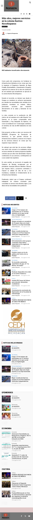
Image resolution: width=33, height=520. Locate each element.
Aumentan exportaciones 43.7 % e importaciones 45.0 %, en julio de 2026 (21, 447)
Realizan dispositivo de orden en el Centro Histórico (21, 272)
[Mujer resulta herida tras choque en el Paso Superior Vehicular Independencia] (6, 232)
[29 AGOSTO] (6, 407)
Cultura (13, 298)
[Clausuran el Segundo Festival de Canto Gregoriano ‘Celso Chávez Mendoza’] (6, 484)
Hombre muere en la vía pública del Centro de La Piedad (20, 254)
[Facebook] (21, 14)
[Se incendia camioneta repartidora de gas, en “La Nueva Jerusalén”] (6, 263)
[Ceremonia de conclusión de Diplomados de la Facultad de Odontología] (6, 291)
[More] (26, 198)
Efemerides (14, 346)
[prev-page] (3, 423)
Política (13, 278)
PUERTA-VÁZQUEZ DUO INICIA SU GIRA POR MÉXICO (21, 301)
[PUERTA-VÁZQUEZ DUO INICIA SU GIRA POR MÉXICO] (6, 301)
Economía (14, 432)
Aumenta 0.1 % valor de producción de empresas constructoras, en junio (20, 456)
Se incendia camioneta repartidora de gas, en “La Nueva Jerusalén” (20, 263)
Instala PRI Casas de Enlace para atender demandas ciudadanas (21, 282)
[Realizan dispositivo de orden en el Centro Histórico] (6, 272)
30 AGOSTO (15, 348)
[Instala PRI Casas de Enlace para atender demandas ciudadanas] (6, 281)
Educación (14, 288)
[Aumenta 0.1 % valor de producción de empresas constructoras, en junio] (6, 456)
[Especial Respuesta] (4, 33)
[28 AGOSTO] (6, 416)
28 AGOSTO (15, 415)
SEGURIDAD (15, 208)
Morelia (4, 26)
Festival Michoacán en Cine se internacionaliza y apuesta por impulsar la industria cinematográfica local (21, 495)
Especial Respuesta (13, 33)
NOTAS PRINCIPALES (17, 219)
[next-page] (6, 423)
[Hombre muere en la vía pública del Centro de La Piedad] (6, 253)
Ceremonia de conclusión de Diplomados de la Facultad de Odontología (21, 291)
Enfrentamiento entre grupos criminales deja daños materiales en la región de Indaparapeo (21, 243)
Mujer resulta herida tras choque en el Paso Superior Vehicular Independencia (21, 232)
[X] (26, 14)
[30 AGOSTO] (6, 349)
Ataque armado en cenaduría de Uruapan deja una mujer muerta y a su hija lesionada (21, 223)
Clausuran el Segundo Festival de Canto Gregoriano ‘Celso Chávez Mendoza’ (21, 484)
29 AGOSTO (15, 406)
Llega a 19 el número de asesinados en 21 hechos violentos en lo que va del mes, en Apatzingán (20, 212)
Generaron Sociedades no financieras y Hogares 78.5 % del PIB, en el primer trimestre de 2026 (21, 436)
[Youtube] (29, 14)
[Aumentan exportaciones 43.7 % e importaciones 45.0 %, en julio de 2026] (6, 446)
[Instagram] (24, 14)
